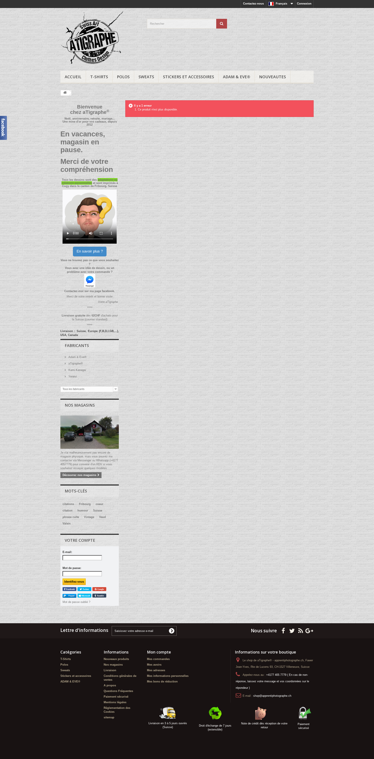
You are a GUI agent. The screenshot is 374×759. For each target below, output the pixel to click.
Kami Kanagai (77, 370)
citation (68, 510)
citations (68, 504)
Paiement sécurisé (116, 696)
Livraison (110, 670)
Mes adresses (156, 670)
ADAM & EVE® (236, 76)
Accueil (73, 76)
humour (82, 510)
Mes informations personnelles (168, 676)
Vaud (102, 517)
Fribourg (85, 504)
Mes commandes (158, 659)
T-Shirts (99, 76)
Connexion (304, 3)
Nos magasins (80, 405)
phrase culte (71, 517)
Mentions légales (115, 702)
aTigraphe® (75, 363)
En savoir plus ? (90, 251)
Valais (67, 523)
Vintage (89, 517)
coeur (99, 504)
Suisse (97, 510)
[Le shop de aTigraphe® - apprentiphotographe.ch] (100, 38)
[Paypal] (69, 596)
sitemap (109, 717)
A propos (110, 685)
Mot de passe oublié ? (76, 602)
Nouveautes (272, 76)
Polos (123, 76)
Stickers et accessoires (188, 76)
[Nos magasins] (89, 432)
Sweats (146, 76)
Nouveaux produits (116, 659)
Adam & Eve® (77, 357)
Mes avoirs (154, 664)
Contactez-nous (253, 3)
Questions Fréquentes (118, 691)
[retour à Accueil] (65, 93)
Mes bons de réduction (162, 681)
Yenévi (72, 376)
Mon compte (159, 652)
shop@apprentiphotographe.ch (272, 695)
